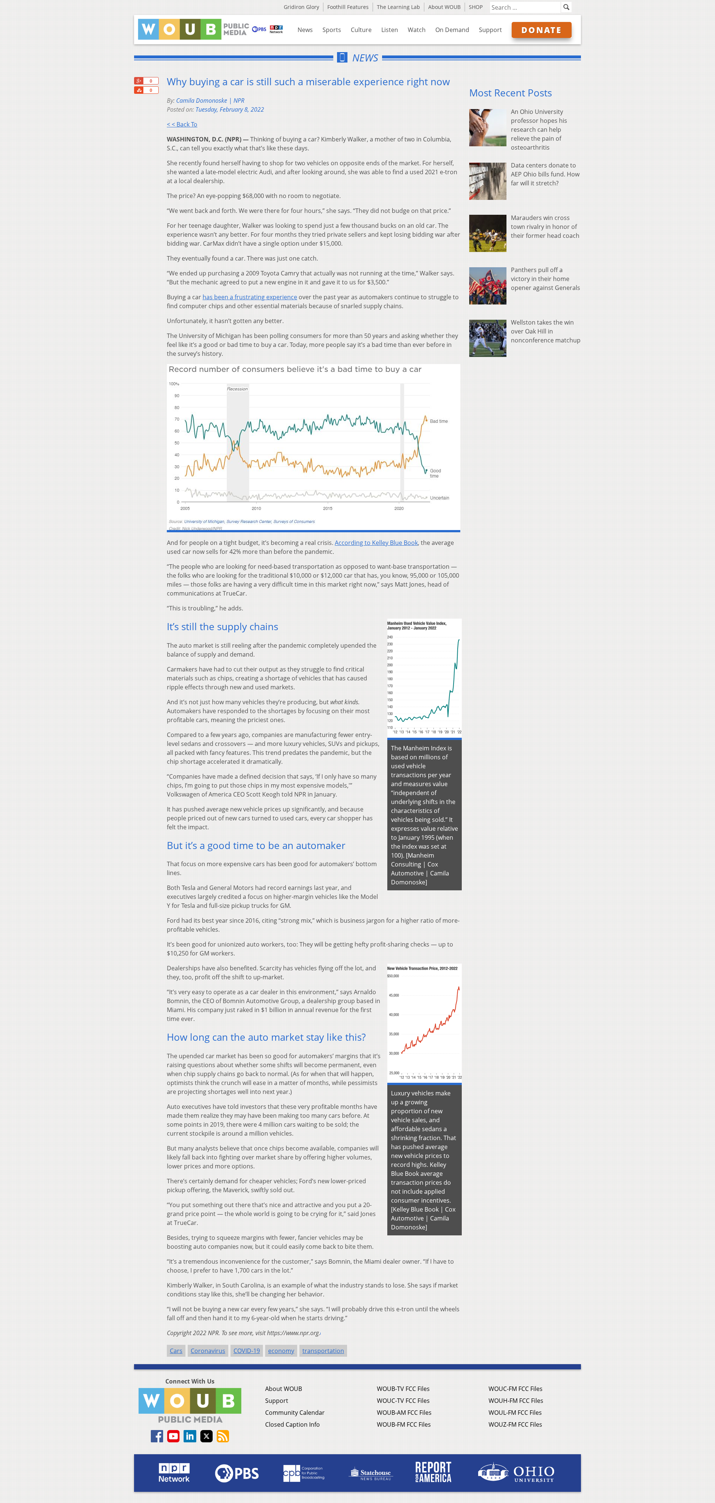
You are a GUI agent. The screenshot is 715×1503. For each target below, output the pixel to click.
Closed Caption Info (292, 1424)
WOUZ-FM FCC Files (515, 1424)
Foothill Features (348, 6)
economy (281, 1351)
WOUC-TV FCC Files (403, 1401)
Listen (389, 30)
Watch (417, 30)
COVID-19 (246, 1351)
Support (490, 30)
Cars (176, 1351)
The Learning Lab (398, 6)
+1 (138, 80)
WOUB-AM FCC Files (404, 1412)
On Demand (452, 30)
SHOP (476, 6)
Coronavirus (208, 1351)
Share (138, 90)
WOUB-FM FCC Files (404, 1424)
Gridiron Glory (301, 6)
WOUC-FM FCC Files (516, 1389)
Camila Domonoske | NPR (210, 100)
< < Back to (182, 124)
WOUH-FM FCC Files (516, 1401)
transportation (323, 1351)
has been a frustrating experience (250, 297)
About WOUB (444, 6)
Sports (331, 30)
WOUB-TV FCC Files (403, 1389)
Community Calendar (295, 1412)
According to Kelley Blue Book (376, 543)
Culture (361, 30)
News (305, 30)
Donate (541, 29)
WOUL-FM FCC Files (515, 1412)
